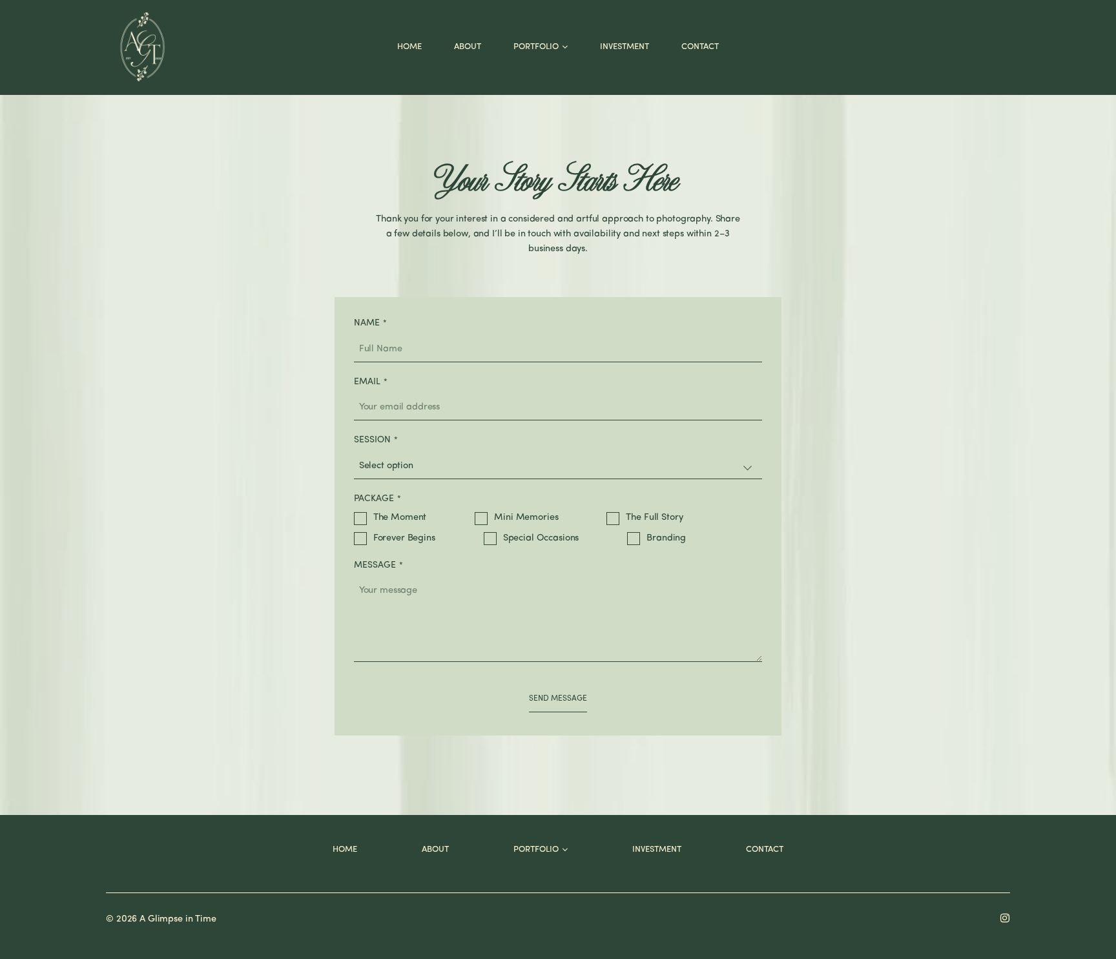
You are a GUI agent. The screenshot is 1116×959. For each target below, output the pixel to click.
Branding (666, 538)
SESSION (372, 440)
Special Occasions (541, 538)
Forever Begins (404, 538)
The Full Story (654, 517)
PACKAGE (374, 499)
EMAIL (367, 382)
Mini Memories (526, 517)
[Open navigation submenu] (565, 47)
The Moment (400, 517)
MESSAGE (375, 565)
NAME (367, 323)
